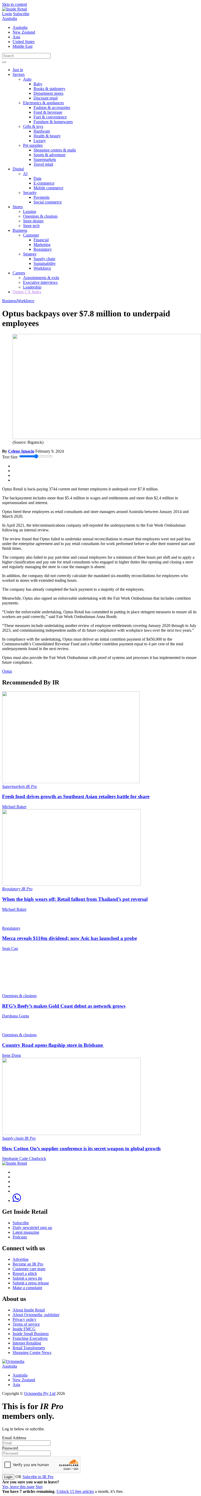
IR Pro (31, 786)
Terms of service (26, 1324)
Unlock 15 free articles (75, 1491)
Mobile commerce (48, 188)
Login (7, 14)
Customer (31, 235)
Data (37, 178)
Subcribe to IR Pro (38, 1476)
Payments (41, 197)
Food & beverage (48, 112)
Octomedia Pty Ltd (39, 1393)
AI (25, 173)
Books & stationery (49, 88)
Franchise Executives (30, 1338)
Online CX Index (27, 292)
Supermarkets (45, 159)
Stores (18, 207)
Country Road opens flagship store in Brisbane (53, 1045)
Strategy (30, 254)
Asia (16, 37)
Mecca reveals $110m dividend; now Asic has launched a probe (69, 938)
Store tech (31, 225)
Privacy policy (24, 1319)
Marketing (42, 244)
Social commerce (48, 202)
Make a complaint (27, 1287)
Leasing (29, 211)
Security (30, 192)
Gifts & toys (33, 126)
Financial (41, 240)
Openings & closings (40, 216)
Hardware (42, 131)
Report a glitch (25, 1273)
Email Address (14, 1438)
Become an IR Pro (28, 1264)
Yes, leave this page (18, 1486)
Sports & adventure (49, 155)
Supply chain (44, 259)
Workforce (42, 268)
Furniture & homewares (53, 121)
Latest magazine (26, 1232)
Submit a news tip (27, 1278)
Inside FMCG (24, 1329)
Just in (18, 69)
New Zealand (24, 32)
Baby (38, 84)
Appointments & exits (41, 277)
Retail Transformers (29, 1348)
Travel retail (43, 164)
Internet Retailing (27, 1343)
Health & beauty (47, 136)
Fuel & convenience (50, 117)
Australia (9, 18)
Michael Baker (14, 806)
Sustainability (45, 263)
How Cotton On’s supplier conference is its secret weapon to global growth (81, 1148)
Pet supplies (33, 145)
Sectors (19, 74)
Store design (33, 221)
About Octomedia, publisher (36, 1314)
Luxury (40, 140)
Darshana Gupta (15, 1016)
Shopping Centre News (32, 1352)
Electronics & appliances (43, 103)
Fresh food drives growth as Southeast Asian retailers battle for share (75, 796)
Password (10, 1448)
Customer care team (29, 1269)
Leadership (32, 287)
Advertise (21, 1259)
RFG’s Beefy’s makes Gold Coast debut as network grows (63, 1006)
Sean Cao (10, 948)
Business (20, 230)
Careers (19, 273)
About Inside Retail (29, 1310)
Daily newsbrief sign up (32, 1227)
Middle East (22, 46)
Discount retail (46, 98)
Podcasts (20, 1237)
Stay (39, 1486)
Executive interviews (40, 282)
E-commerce (44, 183)
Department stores (48, 93)
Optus (7, 671)
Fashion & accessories (52, 107)
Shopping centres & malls (55, 150)
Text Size (10, 457)
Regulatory (43, 249)
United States (24, 41)
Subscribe (21, 14)
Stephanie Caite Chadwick (24, 1158)
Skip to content (14, 4)
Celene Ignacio (21, 451)
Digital (18, 169)
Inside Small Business (31, 1333)
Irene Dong (11, 1055)
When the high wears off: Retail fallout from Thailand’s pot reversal (75, 899)
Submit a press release (31, 1283)
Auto (27, 79)
